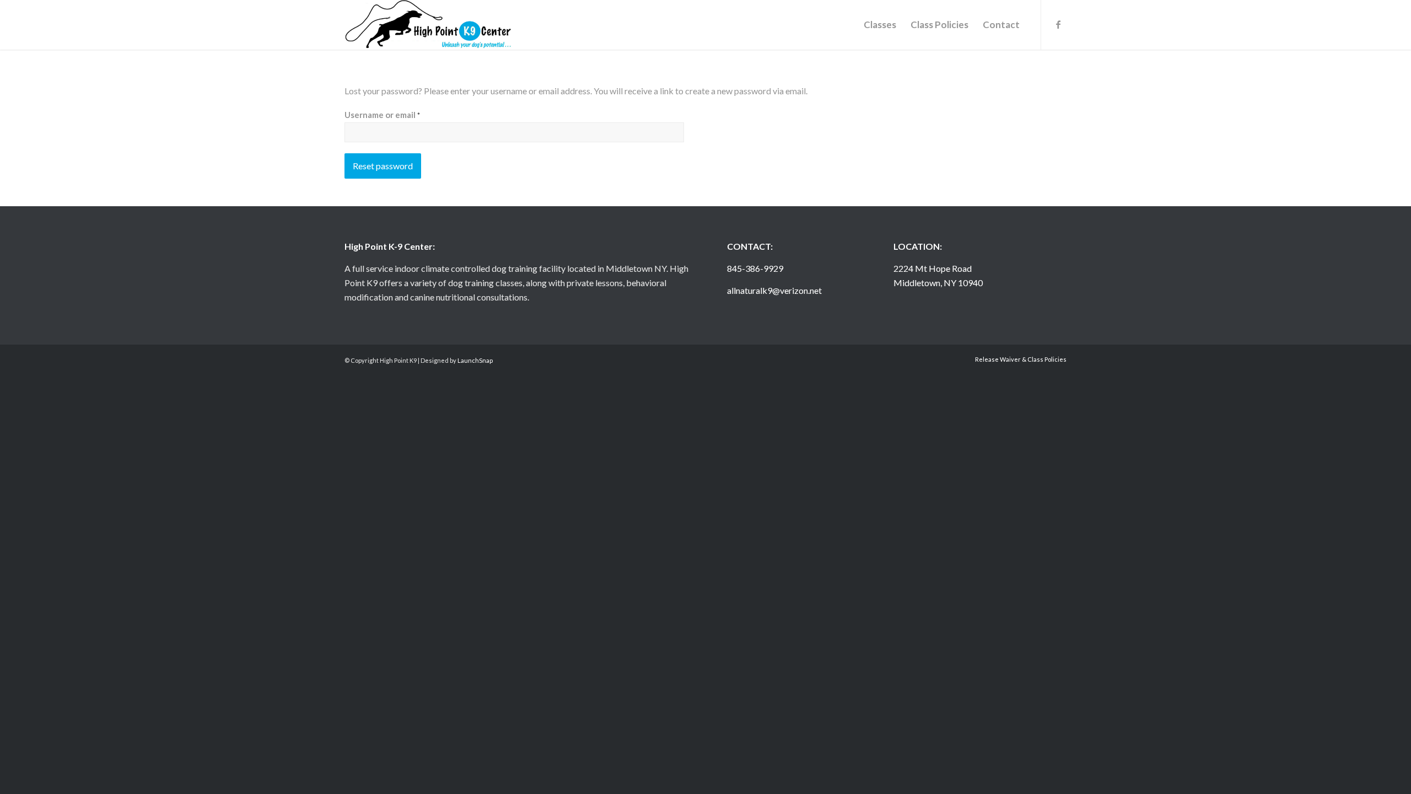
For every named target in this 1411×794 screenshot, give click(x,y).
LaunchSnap (475, 360)
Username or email (382, 115)
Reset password (383, 165)
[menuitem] (880, 25)
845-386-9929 (755, 268)
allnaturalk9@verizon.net (774, 290)
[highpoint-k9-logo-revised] (428, 25)
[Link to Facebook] (1058, 24)
